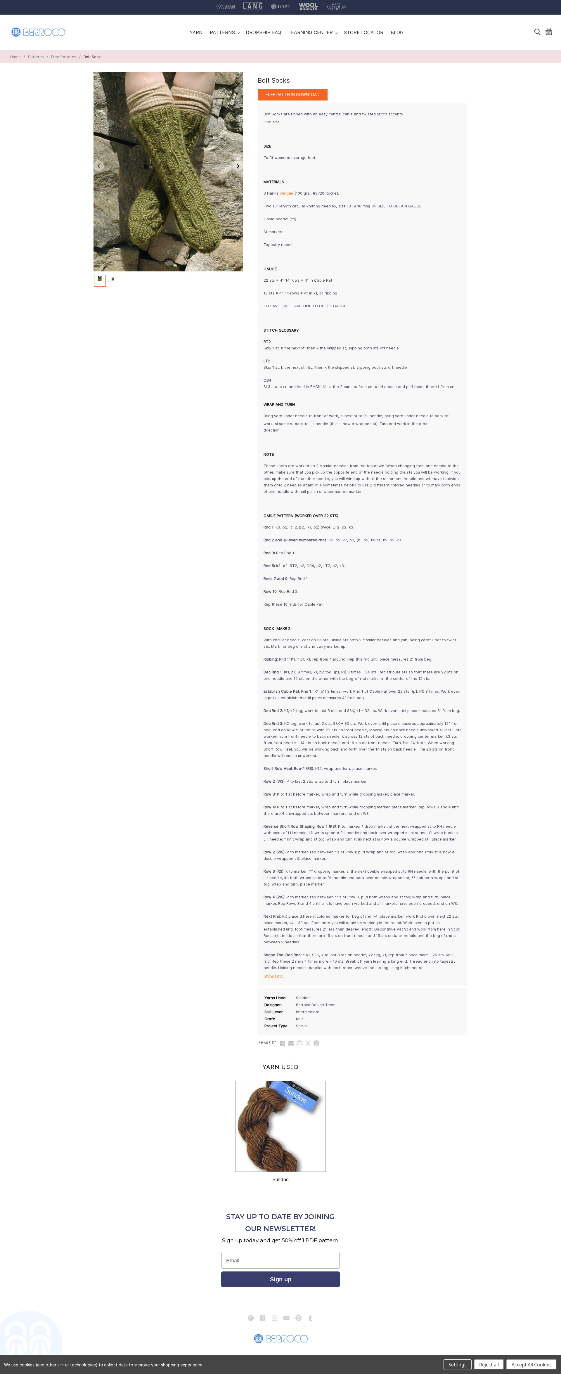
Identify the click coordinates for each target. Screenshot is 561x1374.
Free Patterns (63, 56)
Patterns (36, 56)
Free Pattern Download (293, 94)
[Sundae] (280, 1126)
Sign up (280, 1279)
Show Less (273, 975)
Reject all (489, 1364)
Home (15, 56)
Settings (458, 1364)
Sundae (286, 193)
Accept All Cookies (532, 1364)
